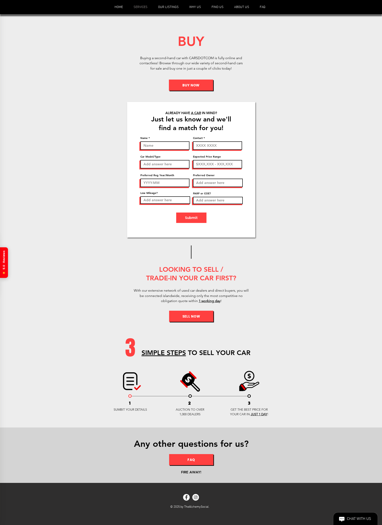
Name (144, 138)
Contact (198, 138)
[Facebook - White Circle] (186, 497)
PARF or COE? (202, 193)
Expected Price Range (207, 156)
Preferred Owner (204, 175)
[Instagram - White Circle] (195, 497)
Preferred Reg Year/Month (157, 175)
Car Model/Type (150, 156)
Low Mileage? (149, 192)
